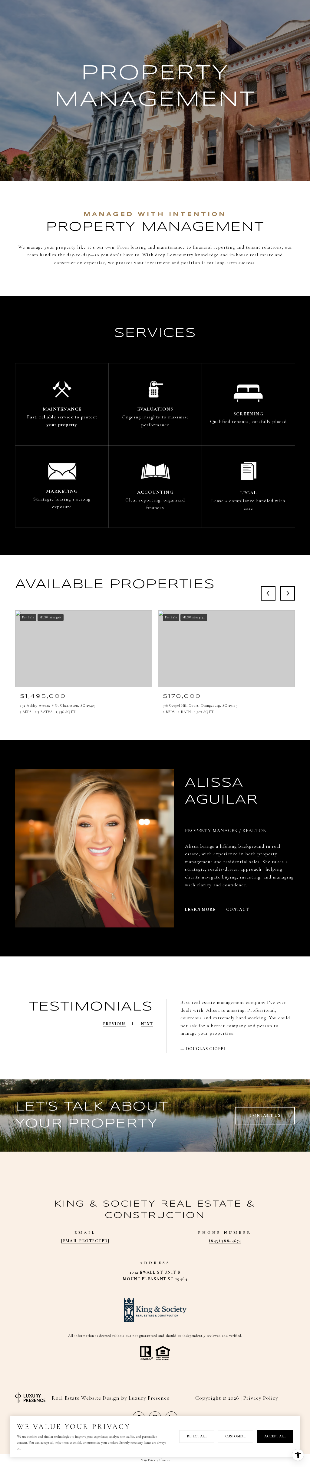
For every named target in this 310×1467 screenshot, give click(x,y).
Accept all (274, 1436)
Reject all (196, 1436)
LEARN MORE (200, 909)
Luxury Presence (149, 1397)
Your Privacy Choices (155, 1460)
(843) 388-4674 (225, 1240)
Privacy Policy (260, 1397)
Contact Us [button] (264, 1115)
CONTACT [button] (237, 909)
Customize (235, 1436)
